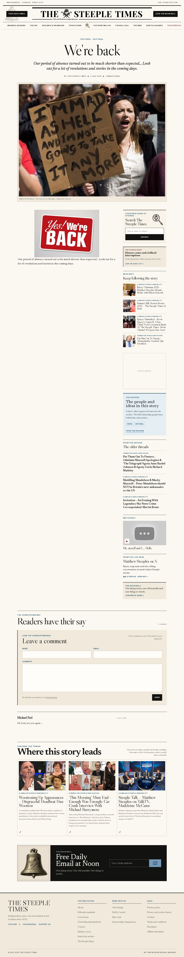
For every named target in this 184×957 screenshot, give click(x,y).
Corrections (83, 917)
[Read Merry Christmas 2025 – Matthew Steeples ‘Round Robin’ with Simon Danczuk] (129, 290)
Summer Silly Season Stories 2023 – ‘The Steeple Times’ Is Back (151, 306)
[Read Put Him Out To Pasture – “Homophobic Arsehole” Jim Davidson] (129, 341)
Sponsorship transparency (124, 922)
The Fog (34, 25)
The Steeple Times (76, 76)
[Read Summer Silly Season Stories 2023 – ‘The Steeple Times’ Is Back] (129, 306)
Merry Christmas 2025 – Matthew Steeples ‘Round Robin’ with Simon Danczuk (150, 290)
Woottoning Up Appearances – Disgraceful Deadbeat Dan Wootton (41, 801)
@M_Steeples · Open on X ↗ (135, 576)
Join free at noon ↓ (134, 595)
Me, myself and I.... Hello (137, 548)
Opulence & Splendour (53, 25)
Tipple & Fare (75, 25)
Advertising (117, 908)
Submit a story (84, 932)
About (81, 908)
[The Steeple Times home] (92, 14)
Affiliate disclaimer (155, 932)
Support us (45, 924)
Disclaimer (152, 927)
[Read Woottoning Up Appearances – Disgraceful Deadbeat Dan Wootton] (42, 775)
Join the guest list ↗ (134, 264)
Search (144, 237)
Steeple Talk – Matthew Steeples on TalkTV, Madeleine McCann (137, 801)
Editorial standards (86, 912)
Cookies (151, 917)
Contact (81, 927)
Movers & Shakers (16, 25)
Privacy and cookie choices (159, 912)
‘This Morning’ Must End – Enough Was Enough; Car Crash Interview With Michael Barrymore (90, 803)
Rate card (116, 917)
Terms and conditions (156, 922)
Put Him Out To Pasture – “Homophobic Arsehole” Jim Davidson (150, 341)
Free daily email (16, 14)
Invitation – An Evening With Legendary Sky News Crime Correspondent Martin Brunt (141, 504)
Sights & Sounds (154, 25)
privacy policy (51, 697)
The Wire (137, 25)
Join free (155, 863)
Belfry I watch (118, 912)
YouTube (12, 924)
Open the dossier (135, 431)
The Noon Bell (30, 924)
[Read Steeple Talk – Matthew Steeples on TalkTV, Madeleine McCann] (141, 775)
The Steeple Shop (86, 941)
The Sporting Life (102, 25)
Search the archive (86, 937)
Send (157, 697)
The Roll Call (122, 25)
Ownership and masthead (89, 922)
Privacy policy (153, 908)
